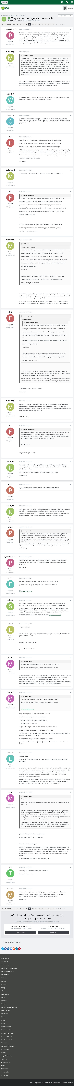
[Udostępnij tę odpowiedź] (70, 29)
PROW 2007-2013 (6, 1036)
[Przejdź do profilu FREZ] (10, 143)
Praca (3, 1020)
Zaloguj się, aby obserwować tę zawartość (14, 15)
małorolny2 (10, 51)
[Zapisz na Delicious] (11, 948)
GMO (2, 991)
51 (36, 24)
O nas (31, 1082)
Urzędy (3, 1065)
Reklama (64, 1082)
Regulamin (37, 1082)
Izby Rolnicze (5, 994)
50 (32, 24)
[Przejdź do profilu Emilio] (10, 630)
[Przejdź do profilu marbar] (10, 895)
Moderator (19, 20)
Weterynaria (4, 1069)
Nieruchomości (5, 1010)
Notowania (4, 1013)
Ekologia (3, 981)
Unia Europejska (6, 1062)
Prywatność (56, 1082)
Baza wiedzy (5, 965)
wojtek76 (10, 94)
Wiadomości (5, 1072)
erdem (10, 578)
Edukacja (4, 978)
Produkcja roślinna (6, 1030)
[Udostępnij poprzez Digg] (8, 948)
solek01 (10, 600)
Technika (4, 1059)
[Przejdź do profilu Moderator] (4, 19)
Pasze (3, 1017)
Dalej (49, 24)
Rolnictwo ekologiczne (7, 1046)
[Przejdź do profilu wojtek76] (10, 100)
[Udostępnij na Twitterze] (2, 948)
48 (26, 24)
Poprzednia (8, 24)
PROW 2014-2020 (6, 1039)
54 (45, 24)
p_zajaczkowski (10, 29)
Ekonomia (4, 984)
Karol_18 (10, 461)
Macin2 (10, 657)
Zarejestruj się (21, 932)
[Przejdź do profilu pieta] (10, 490)
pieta (10, 484)
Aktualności (4, 962)
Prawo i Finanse (6, 1026)
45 (17, 24)
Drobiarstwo (5, 975)
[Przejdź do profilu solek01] (10, 606)
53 (42, 24)
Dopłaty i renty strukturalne (9, 968)
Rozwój (3, 1052)
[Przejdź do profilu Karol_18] (10, 468)
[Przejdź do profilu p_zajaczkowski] (10, 35)
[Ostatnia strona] (53, 24)
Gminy (3, 988)
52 (39, 24)
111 (70, 15)
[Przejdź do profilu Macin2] (10, 664)
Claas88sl (10, 115)
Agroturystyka (5, 958)
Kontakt (70, 1082)
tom (10, 867)
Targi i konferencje (6, 1056)
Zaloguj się (53, 932)
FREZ (10, 136)
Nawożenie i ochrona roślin (9, 1007)
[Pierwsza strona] (2, 24)
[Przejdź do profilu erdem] (10, 584)
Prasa (3, 1023)
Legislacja (4, 1000)
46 (20, 24)
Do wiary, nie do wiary (7, 971)
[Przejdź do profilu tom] (10, 873)
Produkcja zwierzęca (7, 1033)
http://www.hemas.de (55, 615)
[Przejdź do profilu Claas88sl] (10, 121)
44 (13, 24)
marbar (10, 888)
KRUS (3, 997)
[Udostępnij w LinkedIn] (16, 948)
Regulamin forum (47, 1082)
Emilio (10, 623)
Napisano (25, 29)
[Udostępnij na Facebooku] (5, 948)
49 (29, 24)
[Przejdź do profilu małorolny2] (10, 58)
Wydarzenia (4, 1075)
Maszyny (37, 20)
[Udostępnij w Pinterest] (19, 948)
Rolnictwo (4, 1043)
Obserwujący (63, 15)
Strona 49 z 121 (60, 24)
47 (23, 24)
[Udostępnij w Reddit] (14, 948)
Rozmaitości (5, 1049)
